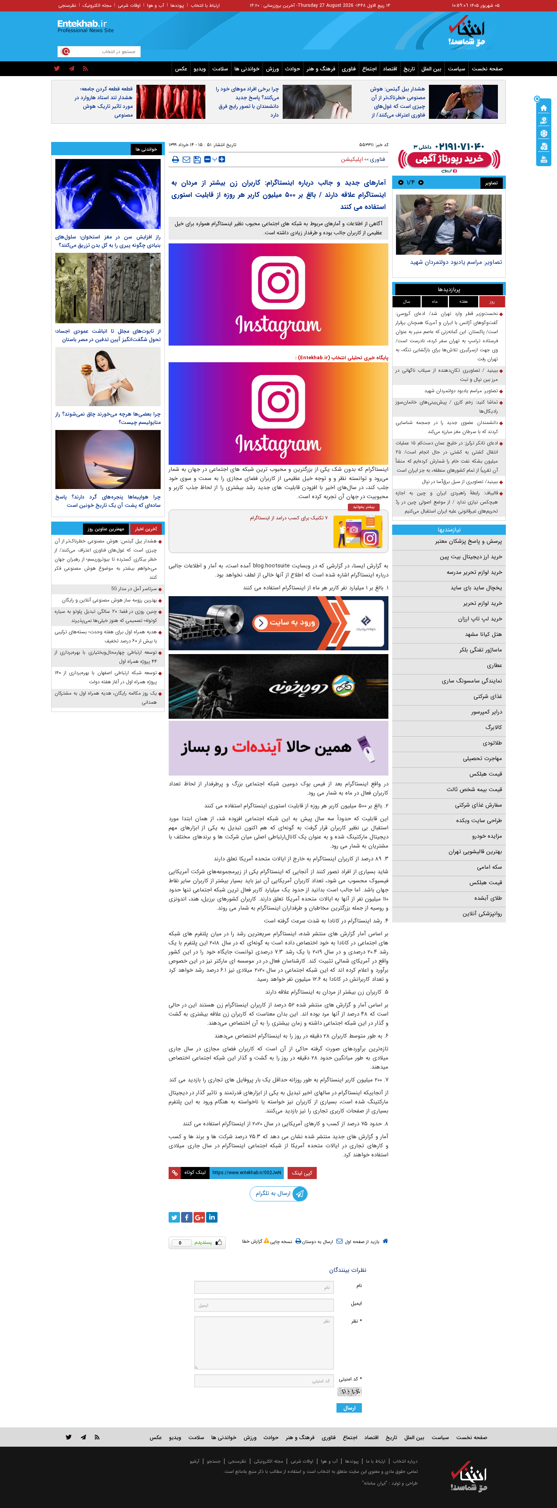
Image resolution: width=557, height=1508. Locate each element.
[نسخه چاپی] (175, 159)
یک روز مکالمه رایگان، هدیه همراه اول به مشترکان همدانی (106, 697)
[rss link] (97, 1437)
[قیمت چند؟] (543, 120)
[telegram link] (83, 1437)
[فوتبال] (543, 133)
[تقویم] (543, 145)
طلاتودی (492, 743)
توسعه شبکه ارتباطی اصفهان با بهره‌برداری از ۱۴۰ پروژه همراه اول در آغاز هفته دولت (106, 677)
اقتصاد (390, 69)
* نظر (356, 1321)
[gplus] (199, 1217)
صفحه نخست (487, 69)
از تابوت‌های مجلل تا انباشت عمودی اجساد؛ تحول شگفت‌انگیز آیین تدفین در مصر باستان (108, 335)
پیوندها (177, 5)
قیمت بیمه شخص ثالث (474, 789)
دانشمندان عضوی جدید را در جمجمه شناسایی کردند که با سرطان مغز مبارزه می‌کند (447, 427)
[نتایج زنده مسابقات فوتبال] (543, 158)
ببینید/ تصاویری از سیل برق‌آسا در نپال (460, 482)
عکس (181, 69)
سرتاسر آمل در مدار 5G (134, 589)
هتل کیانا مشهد (483, 634)
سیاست (456, 69)
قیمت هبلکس (485, 774)
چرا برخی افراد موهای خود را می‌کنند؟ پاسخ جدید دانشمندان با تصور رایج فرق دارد (247, 102)
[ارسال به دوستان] (186, 159)
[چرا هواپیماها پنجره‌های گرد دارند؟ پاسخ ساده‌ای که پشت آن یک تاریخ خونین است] (108, 459)
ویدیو (200, 69)
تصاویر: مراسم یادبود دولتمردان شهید (456, 262)
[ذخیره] (197, 160)
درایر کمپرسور (486, 712)
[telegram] (71, 68)
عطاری (494, 665)
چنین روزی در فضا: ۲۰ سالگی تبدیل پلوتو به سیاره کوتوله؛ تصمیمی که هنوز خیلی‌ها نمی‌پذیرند (106, 616)
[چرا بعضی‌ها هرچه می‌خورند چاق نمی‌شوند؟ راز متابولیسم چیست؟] (108, 376)
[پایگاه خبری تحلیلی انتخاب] (473, 34)
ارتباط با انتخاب (205, 5)
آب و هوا (155, 5)
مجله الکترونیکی (268, 1461)
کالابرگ (493, 727)
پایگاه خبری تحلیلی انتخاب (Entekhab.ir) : (341, 358)
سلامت (220, 69)
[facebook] (186, 1217)
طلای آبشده (488, 898)
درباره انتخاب (405, 1461)
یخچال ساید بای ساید (476, 587)
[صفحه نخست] (543, 107)
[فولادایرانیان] (278, 623)
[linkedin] (211, 1217)
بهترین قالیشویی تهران (475, 851)
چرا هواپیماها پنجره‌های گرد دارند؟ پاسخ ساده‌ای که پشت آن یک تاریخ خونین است (108, 501)
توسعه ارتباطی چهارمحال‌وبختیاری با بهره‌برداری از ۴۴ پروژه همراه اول (106, 656)
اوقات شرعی (129, 5)
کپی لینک (302, 1173)
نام (359, 1286)
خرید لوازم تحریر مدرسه (474, 572)
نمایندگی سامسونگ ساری (472, 680)
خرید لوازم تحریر (482, 603)
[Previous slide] (421, 182)
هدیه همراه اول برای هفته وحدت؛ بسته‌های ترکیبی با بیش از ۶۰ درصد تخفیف (106, 636)
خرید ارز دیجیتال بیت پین (471, 556)
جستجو (214, 1461)
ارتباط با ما (375, 1461)
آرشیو (194, 1461)
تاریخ (409, 69)
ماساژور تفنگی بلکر (481, 649)
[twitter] (57, 68)
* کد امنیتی (350, 1379)
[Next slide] (401, 182)
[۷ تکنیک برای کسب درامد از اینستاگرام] (358, 532)
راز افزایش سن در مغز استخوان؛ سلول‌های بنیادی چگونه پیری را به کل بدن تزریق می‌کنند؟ (108, 241)
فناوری (349, 69)
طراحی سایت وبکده (479, 820)
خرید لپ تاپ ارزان (480, 618)
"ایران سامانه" (374, 1483)
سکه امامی (489, 867)
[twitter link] (69, 1437)
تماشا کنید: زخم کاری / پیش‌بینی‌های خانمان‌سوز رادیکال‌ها (447, 406)
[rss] (85, 68)
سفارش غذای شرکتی (478, 805)
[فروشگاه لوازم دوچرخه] (278, 686)
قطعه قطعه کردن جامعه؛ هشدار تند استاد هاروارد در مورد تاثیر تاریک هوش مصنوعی (104, 102)
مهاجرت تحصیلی (482, 758)
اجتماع (369, 69)
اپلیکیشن (352, 159)
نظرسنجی (67, 5)
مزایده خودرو (487, 836)
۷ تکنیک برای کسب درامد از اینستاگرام (289, 518)
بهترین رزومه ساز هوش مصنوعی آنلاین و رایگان (109, 600)
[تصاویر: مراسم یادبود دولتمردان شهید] (449, 225)
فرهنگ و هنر (321, 69)
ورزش (272, 69)
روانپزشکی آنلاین (482, 913)
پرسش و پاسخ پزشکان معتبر (468, 541)
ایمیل (356, 1303)
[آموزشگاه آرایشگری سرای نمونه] (278, 748)
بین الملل (431, 69)
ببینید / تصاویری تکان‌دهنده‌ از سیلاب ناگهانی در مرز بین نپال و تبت (447, 374)
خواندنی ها (247, 69)
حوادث (292, 69)
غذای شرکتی (488, 696)
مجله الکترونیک (97, 5)
